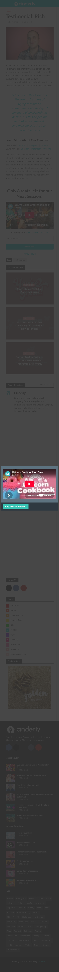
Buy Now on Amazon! (15, 506)
